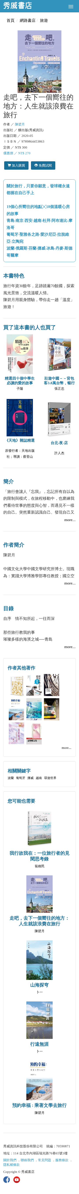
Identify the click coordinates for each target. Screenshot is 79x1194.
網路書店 (28, 20)
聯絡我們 (27, 1160)
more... (70, 520)
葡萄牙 (20, 778)
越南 (39, 778)
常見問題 (44, 1160)
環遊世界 (50, 778)
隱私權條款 (11, 1164)
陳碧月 (20, 124)
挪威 (30, 778)
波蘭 (11, 778)
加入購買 (18, 165)
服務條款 (61, 1160)
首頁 (10, 20)
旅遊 (44, 20)
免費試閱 (45, 165)
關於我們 (9, 1160)
